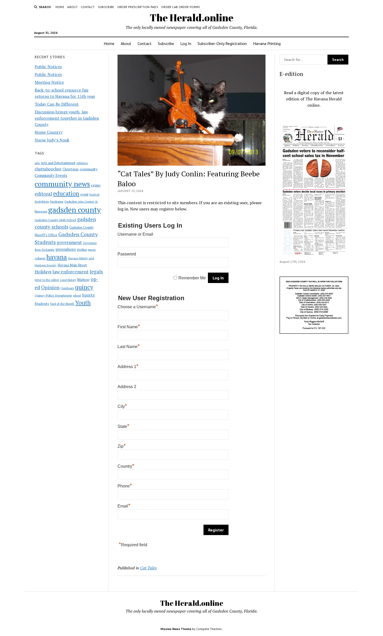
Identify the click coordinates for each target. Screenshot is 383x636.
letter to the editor (47, 280)
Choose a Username (138, 307)
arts (37, 163)
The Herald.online (191, 17)
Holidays (43, 272)
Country (126, 466)
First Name (129, 327)
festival (94, 194)
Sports (88, 295)
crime (96, 185)
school (77, 295)
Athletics (82, 163)
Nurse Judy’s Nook (52, 140)
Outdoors (67, 288)
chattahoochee (48, 168)
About (72, 7)
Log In (185, 43)
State (123, 426)
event (84, 194)
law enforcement (70, 271)
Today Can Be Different (57, 104)
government (69, 242)
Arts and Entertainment (58, 163)
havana (56, 257)
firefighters (42, 201)
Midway (83, 279)
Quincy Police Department (53, 295)
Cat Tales (148, 568)
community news (62, 184)
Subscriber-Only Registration (222, 43)
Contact (88, 7)
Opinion (50, 287)
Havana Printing (267, 43)
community (88, 169)
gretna (82, 249)
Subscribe (106, 7)
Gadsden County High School (55, 220)
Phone (125, 486)
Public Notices (48, 66)
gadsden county (74, 210)
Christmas (71, 169)
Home (59, 7)
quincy (84, 287)
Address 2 (127, 386)
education (66, 193)
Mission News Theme (175, 629)
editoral (43, 194)
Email (124, 506)
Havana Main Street (72, 265)
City (122, 406)
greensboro (65, 249)
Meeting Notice (49, 82)
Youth (83, 302)
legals (96, 271)
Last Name (129, 346)
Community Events (51, 175)
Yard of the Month (62, 304)
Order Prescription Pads (137, 7)
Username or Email (135, 234)
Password (127, 254)
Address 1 (128, 366)
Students (42, 303)
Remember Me (192, 278)
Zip (122, 446)
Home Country (49, 132)
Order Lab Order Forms (180, 7)
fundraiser (56, 201)
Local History (68, 280)
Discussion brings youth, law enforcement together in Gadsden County (67, 118)
